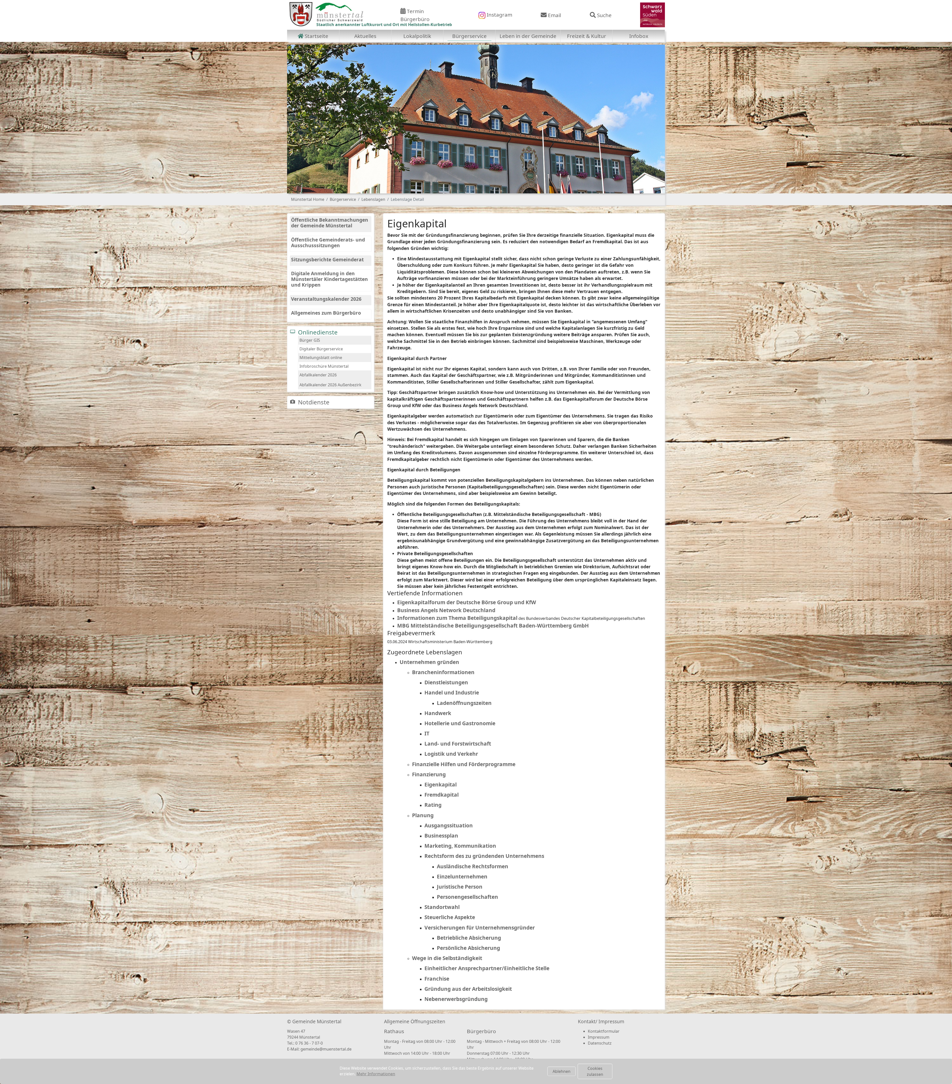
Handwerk (437, 713)
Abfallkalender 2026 (318, 375)
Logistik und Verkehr (451, 753)
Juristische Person (459, 886)
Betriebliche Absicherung (469, 937)
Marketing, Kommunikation (460, 845)
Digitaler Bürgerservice (321, 349)
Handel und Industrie (451, 692)
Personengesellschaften (467, 896)
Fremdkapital (441, 794)
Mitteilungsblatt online (320, 357)
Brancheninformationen (443, 672)
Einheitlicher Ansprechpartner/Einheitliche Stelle (486, 968)
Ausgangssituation (448, 825)
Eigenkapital (440, 784)
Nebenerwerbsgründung (456, 998)
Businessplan (441, 835)
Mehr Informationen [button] (376, 1074)
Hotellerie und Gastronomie (459, 723)
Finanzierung (429, 774)
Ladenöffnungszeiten (464, 702)
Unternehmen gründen (429, 662)
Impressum (598, 1037)
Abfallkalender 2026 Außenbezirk (330, 385)
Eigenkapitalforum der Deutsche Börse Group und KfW (466, 602)
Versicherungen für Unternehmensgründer (479, 927)
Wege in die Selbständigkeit (447, 958)
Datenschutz (600, 1043)
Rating (433, 804)
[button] (299, 119)
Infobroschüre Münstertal (324, 366)
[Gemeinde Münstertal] (326, 14)
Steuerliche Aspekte (449, 917)
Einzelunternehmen (462, 876)
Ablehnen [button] (561, 1071)
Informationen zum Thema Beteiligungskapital (457, 617)
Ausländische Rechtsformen (472, 866)
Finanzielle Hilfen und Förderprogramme (463, 764)
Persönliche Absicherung (468, 947)
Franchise (436, 978)
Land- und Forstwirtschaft (457, 743)
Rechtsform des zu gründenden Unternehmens (484, 855)
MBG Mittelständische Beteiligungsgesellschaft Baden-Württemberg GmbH (493, 625)
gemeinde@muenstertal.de (326, 1049)
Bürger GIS (309, 340)
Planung (423, 815)
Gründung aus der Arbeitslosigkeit (468, 988)
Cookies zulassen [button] (595, 1071)
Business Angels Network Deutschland (446, 610)
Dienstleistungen (446, 682)
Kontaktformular (604, 1031)
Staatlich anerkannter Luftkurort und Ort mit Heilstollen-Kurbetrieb (384, 24)
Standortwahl (442, 906)
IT (426, 733)
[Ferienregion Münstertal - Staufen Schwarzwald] (652, 14)
